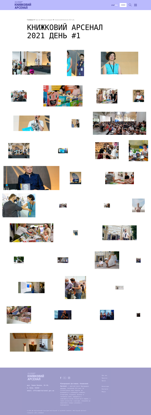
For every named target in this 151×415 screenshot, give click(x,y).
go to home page (23, 5)
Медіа (104, 391)
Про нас (38, 20)
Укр (112, 5)
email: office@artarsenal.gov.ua (40, 390)
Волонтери (105, 386)
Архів (104, 381)
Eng (116, 5)
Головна (30, 20)
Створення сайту (35, 412)
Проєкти (104, 378)
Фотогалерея (47, 20)
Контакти (105, 389)
